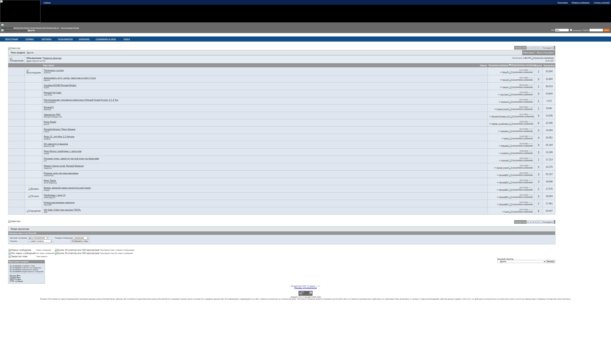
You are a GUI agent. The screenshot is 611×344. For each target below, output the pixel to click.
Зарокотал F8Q (52, 114)
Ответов (538, 65)
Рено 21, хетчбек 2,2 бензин (59, 136)
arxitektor (505, 153)
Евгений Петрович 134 (53, 117)
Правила (47, 3)
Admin (28, 61)
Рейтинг (483, 65)
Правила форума (52, 58)
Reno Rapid (50, 122)
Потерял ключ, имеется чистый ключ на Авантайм (71, 158)
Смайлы (13, 277)
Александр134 (49, 197)
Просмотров (549, 65)
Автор (51, 65)
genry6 (46, 124)
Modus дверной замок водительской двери (67, 188)
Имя (553, 30)
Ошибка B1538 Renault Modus (60, 85)
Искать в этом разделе (545, 53)
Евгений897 (504, 175)
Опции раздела (528, 53)
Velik (45, 212)
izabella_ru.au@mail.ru (500, 124)
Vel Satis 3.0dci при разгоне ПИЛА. (62, 210)
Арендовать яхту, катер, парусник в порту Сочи (70, 78)
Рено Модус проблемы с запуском (62, 151)
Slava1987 (48, 205)
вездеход (505, 102)
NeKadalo (505, 146)
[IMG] (12, 279)
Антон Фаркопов (50, 183)
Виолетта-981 (49, 146)
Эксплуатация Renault (70, 28)
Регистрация (563, 3)
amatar (46, 153)
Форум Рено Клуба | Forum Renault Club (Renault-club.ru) (36, 28)
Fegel (506, 212)
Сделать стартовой (601, 3)
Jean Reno (48, 95)
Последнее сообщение (498, 65)
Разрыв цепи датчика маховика (61, 173)
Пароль (586, 30)
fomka (506, 138)
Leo (45, 161)
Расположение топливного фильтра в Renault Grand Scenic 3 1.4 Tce (81, 100)
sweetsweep (48, 175)
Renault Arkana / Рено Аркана (59, 129)
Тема (45, 65)
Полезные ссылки (54, 70)
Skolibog (47, 139)
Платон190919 (49, 102)
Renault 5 (49, 107)
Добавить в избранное (581, 3)
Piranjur (47, 190)
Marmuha (47, 110)
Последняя (548, 48)
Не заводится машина (56, 144)
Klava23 (505, 72)
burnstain (505, 160)
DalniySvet (48, 168)
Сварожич (504, 131)
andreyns (47, 73)
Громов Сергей (502, 109)
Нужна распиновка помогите (59, 202)
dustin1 (46, 88)
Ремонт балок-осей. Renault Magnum (64, 166)
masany (505, 87)
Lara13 (46, 132)
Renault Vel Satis (52, 92)
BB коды (13, 275)
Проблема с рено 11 (55, 195)
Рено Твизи (50, 180)
